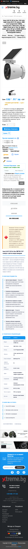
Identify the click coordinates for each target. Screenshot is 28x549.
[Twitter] (18, 472)
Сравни (5, 133)
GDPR (16, 510)
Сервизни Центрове (7, 516)
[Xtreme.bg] (12, 7)
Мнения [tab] (14, 213)
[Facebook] (12, 472)
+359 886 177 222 (12, 494)
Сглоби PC (5, 518)
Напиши (9, 161)
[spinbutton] (9, 124)
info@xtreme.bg (15, 1)
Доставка (3, 3)
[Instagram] (24, 472)
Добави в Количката (11, 129)
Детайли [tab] (14, 208)
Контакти (21, 3)
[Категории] (3, 7)
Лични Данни (18, 512)
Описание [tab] (14, 203)
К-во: (4, 125)
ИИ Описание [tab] (14, 218)
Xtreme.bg (14, 543)
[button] (14, 124)
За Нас (4, 522)
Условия (9, 3)
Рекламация (14, 3)
